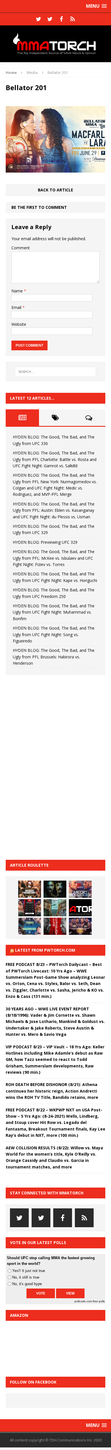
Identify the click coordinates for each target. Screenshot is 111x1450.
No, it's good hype (27, 1284)
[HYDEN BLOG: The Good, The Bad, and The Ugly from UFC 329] (55, 907)
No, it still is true (25, 1277)
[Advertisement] (48, 766)
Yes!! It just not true (28, 1271)
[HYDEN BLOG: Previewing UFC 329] (80, 907)
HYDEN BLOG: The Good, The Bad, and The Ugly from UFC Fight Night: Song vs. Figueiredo (53, 634)
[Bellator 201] (55, 169)
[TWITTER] (38, 19)
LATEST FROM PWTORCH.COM (45, 950)
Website (18, 324)
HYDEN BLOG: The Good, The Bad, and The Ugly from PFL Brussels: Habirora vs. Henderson (53, 657)
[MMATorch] (55, 43)
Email (16, 307)
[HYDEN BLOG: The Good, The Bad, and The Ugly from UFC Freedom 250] (80, 926)
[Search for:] (55, 372)
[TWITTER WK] (50, 19)
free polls (99, 1301)
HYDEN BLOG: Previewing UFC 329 (45, 542)
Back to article (55, 190)
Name (17, 291)
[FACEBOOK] (61, 19)
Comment (20, 247)
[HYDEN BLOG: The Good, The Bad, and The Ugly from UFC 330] (29, 889)
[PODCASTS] (72, 19)
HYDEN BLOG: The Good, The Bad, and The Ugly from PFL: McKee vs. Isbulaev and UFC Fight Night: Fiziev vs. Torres (53, 558)
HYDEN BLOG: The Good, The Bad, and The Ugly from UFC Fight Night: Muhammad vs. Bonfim (53, 612)
